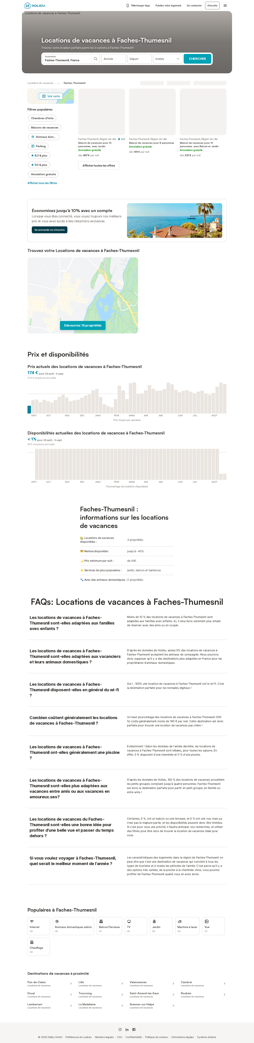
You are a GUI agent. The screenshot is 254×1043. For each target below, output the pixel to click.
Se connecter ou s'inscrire (50, 229)
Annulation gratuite (43, 174)
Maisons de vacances (44, 127)
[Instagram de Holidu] (120, 1029)
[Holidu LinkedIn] (127, 1029)
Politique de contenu (156, 1037)
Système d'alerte (206, 1037)
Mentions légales (104, 1037)
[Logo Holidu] (42, 5)
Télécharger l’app (140, 5)
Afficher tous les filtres (42, 183)
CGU (119, 1037)
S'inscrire (212, 5)
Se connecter (194, 5)
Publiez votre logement (168, 5)
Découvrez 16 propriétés (82, 325)
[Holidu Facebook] (134, 1029)
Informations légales (182, 1037)
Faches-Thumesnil (75, 82)
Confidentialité (134, 1037)
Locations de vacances (40, 82)
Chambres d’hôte (42, 118)
